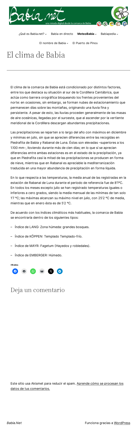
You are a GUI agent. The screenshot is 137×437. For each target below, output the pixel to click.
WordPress (122, 423)
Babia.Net (14, 423)
